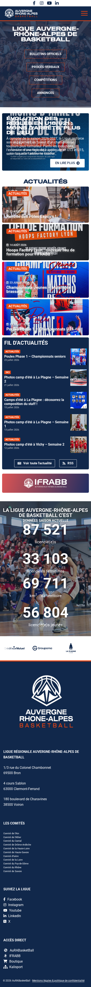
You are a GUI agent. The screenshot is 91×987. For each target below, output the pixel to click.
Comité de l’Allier (12, 837)
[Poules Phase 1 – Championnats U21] (45, 317)
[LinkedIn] (56, 3)
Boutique (16, 961)
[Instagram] (41, 3)
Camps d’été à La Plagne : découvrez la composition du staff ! (34, 402)
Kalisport (16, 967)
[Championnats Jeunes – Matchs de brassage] (45, 280)
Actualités (17, 193)
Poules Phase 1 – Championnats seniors (35, 356)
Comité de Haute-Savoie (16, 852)
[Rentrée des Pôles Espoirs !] (45, 205)
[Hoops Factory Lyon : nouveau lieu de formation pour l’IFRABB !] (45, 242)
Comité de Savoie (12, 871)
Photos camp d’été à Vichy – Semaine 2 (34, 444)
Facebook (14, 899)
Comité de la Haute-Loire (16, 848)
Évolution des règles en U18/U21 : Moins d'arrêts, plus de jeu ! (43, 125)
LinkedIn (14, 916)
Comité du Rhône (12, 867)
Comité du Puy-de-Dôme (16, 863)
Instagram (15, 905)
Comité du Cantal (12, 841)
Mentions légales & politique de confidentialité (58, 980)
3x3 (8, 372)
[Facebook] (34, 3)
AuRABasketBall (22, 950)
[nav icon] (84, 13)
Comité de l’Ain (11, 833)
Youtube (14, 910)
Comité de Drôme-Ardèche (17, 844)
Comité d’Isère (11, 856)
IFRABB (15, 956)
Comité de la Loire (13, 859)
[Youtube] (49, 3)
